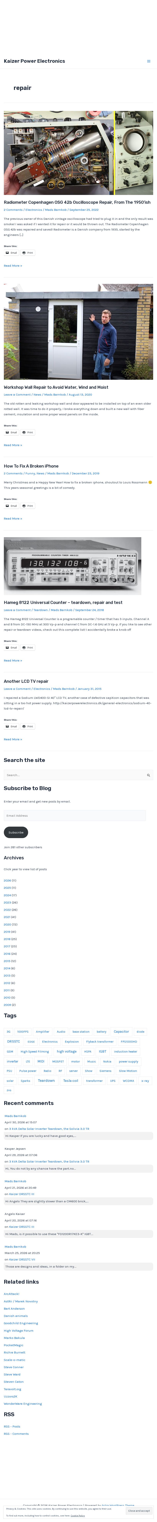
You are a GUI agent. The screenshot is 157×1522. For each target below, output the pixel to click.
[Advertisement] (78, 27)
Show (88, 1071)
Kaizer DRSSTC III (21, 1194)
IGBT (102, 1051)
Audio (61, 1031)
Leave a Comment (17, 394)
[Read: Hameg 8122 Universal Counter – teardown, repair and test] (72, 566)
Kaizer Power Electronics (34, 61)
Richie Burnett (14, 1352)
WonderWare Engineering (23, 1403)
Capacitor (121, 1031)
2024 (7, 895)
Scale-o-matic (14, 1360)
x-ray (145, 1081)
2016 (7, 954)
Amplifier (42, 1031)
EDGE (31, 1041)
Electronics (33, 210)
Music (91, 1061)
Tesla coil (70, 1081)
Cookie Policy (78, 1515)
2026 (7, 880)
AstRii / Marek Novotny (21, 1301)
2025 (7, 888)
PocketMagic (13, 1345)
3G (8, 1031)
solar (10, 1081)
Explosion (72, 1041)
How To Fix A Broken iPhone (31, 466)
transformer (94, 1081)
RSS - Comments (16, 1434)
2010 (7, 997)
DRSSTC (13, 1041)
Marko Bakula (14, 1338)
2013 (7, 975)
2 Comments (13, 210)
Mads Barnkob (15, 1116)
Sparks (25, 1081)
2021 (7, 917)
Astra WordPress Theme (118, 1505)
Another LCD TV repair (26, 681)
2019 (7, 932)
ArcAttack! (11, 1294)
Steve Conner (14, 1367)
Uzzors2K (10, 1396)
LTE (28, 1061)
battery (101, 1031)
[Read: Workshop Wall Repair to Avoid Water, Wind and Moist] (78, 331)
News (37, 394)
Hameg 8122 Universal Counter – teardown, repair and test (63, 602)
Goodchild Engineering (21, 1323)
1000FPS (23, 1031)
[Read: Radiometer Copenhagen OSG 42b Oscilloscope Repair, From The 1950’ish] (78, 152)
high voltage (67, 1051)
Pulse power (27, 1071)
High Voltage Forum (19, 1330)
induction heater (125, 1051)
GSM (10, 1051)
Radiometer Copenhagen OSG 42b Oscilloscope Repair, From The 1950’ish (77, 202)
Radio (47, 1071)
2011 (7, 990)
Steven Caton (14, 1381)
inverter (12, 1061)
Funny (30, 473)
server (73, 1071)
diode (140, 1031)
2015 (7, 961)
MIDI (41, 1061)
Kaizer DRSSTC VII (22, 1259)
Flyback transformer (100, 1041)
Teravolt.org (12, 1389)
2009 (7, 1005)
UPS (112, 1081)
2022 (7, 910)
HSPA (87, 1051)
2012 (7, 983)
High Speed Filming (35, 1051)
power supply (128, 1061)
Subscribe (16, 832)
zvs (9, 1090)
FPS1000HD (129, 1041)
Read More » (13, 265)
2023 (7, 902)
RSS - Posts (12, 1426)
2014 (7, 968)
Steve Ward (12, 1374)
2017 (7, 946)
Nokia (107, 1061)
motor (75, 1061)
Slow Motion (128, 1071)
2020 (7, 924)
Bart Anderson (14, 1308)
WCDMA (128, 1081)
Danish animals (16, 1316)
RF (60, 1071)
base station (81, 1031)
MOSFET (58, 1061)
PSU (9, 1071)
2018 (7, 939)
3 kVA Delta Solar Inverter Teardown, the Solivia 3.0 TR (49, 1129)
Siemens (105, 1071)
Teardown (41, 610)
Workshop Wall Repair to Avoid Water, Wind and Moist (56, 387)
